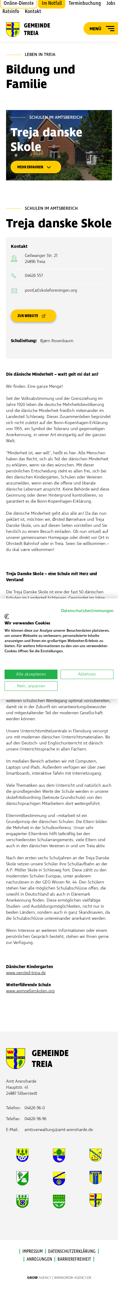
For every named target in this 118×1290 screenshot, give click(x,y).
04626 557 (34, 275)
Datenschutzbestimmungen (87, 611)
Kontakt (33, 11)
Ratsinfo (10, 11)
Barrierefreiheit (74, 1259)
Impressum (32, 1251)
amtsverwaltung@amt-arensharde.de (59, 1130)
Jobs (111, 3)
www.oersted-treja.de (26, 973)
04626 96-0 (35, 1108)
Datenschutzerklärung (72, 1251)
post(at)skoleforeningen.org (51, 290)
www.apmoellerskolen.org (30, 991)
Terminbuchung (85, 3)
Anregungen (39, 1259)
